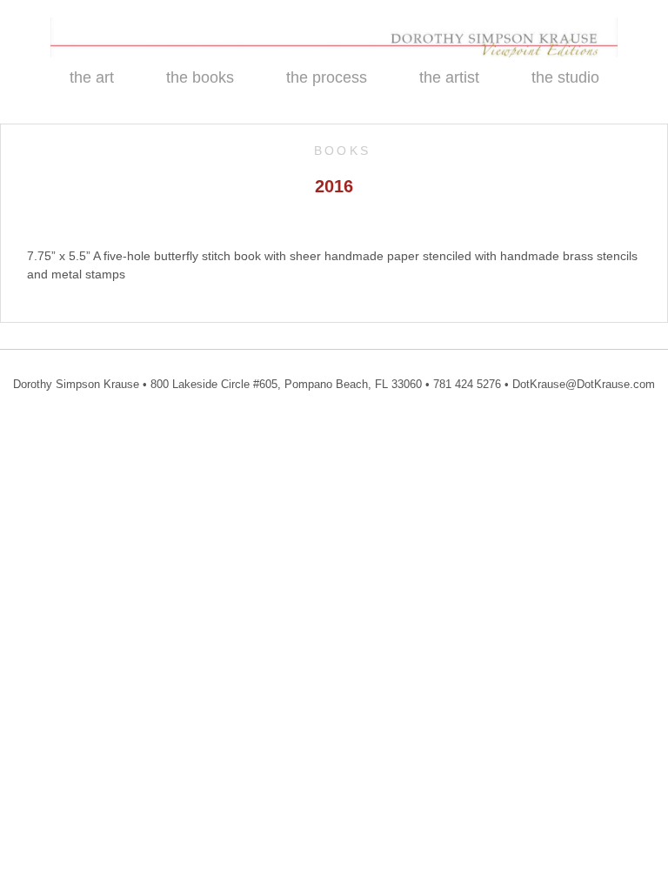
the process (326, 77)
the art (92, 77)
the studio (565, 77)
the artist (449, 77)
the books (200, 77)
